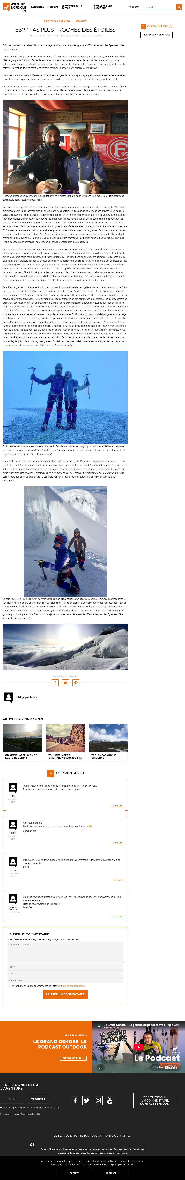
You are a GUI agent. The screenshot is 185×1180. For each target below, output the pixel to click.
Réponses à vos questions (103, 7)
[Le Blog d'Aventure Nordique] (16, 7)
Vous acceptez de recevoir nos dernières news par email (30, 1107)
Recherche (179, 7)
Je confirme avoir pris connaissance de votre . (48, 985)
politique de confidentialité (97, 1164)
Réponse (117, 806)
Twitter (86, 1100)
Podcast (133, 7)
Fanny (33, 697)
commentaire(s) (157, 26)
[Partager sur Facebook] (55, 682)
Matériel (53, 7)
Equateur (81, 21)
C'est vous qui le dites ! (57, 21)
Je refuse (111, 1173)
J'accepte (74, 1173)
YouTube (110, 1100)
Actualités (37, 7)
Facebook (75, 1100)
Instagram (98, 1100)
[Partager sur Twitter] (65, 682)
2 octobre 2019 (13, 912)
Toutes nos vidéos (72, 1058)
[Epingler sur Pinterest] (75, 682)
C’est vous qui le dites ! (72, 7)
